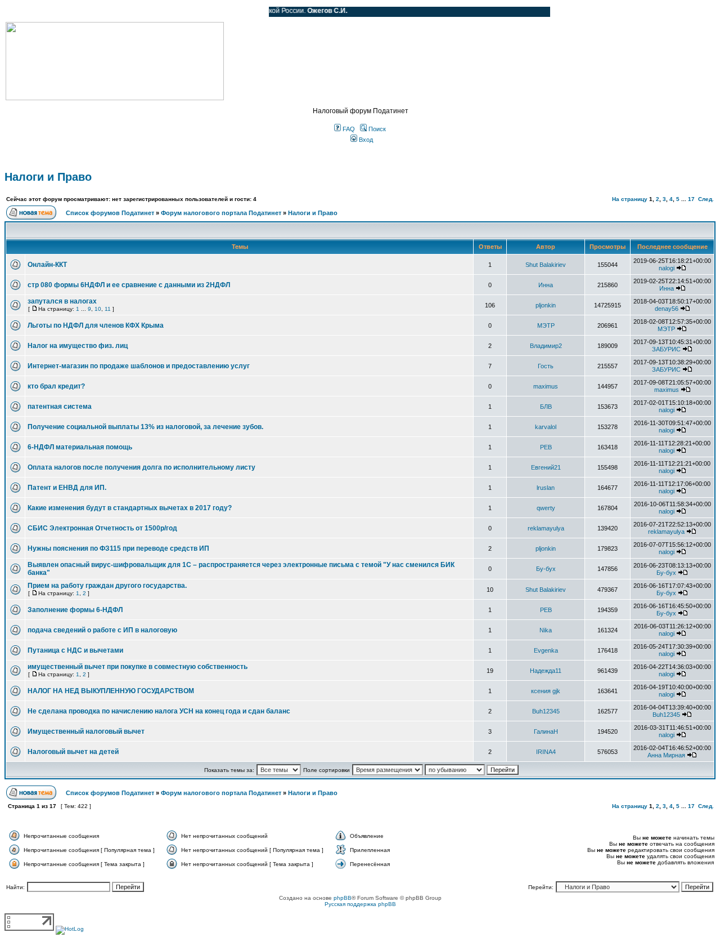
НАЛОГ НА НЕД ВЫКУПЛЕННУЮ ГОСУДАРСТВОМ (111, 691)
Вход (365, 139)
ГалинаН (546, 731)
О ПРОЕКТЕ (76, 11)
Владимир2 (546, 345)
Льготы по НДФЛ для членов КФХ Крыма (96, 325)
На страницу (629, 199)
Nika (545, 630)
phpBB (343, 898)
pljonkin (546, 305)
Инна (545, 285)
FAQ (348, 129)
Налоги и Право (48, 177)
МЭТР (546, 325)
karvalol (545, 426)
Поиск (376, 129)
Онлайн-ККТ (47, 265)
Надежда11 (545, 670)
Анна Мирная (666, 755)
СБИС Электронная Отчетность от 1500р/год (102, 528)
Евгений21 (546, 467)
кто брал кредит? (56, 386)
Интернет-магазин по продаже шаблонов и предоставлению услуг (139, 366)
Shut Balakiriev (545, 264)
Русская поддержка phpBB (360, 904)
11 (108, 309)
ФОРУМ (30, 11)
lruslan (546, 487)
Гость (546, 366)
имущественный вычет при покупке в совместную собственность (138, 667)
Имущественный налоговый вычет (86, 731)
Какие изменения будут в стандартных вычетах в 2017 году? (130, 508)
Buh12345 (546, 711)
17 (691, 199)
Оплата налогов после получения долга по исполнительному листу (141, 467)
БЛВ (546, 406)
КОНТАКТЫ (214, 11)
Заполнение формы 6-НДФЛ (75, 610)
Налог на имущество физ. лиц (78, 346)
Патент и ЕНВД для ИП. (67, 488)
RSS (252, 11)
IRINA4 (546, 751)
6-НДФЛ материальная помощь (80, 447)
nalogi (666, 268)
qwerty (546, 508)
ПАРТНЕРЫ (164, 11)
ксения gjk (545, 691)
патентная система (60, 407)
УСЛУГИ (120, 11)
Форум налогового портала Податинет (221, 212)
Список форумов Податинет (110, 212)
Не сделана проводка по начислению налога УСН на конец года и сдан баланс (159, 711)
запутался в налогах (62, 301)
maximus (545, 386)
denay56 (666, 308)
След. (706, 199)
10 (97, 309)
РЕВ (546, 447)
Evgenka (546, 650)
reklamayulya (546, 528)
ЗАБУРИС (666, 349)
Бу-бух (546, 568)
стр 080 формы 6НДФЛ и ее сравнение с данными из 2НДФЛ (129, 285)
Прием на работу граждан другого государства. (107, 586)
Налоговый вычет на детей (73, 752)
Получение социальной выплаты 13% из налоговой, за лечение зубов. (145, 427)
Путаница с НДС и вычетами (75, 650)
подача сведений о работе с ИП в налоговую (102, 630)
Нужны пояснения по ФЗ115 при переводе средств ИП (118, 548)
